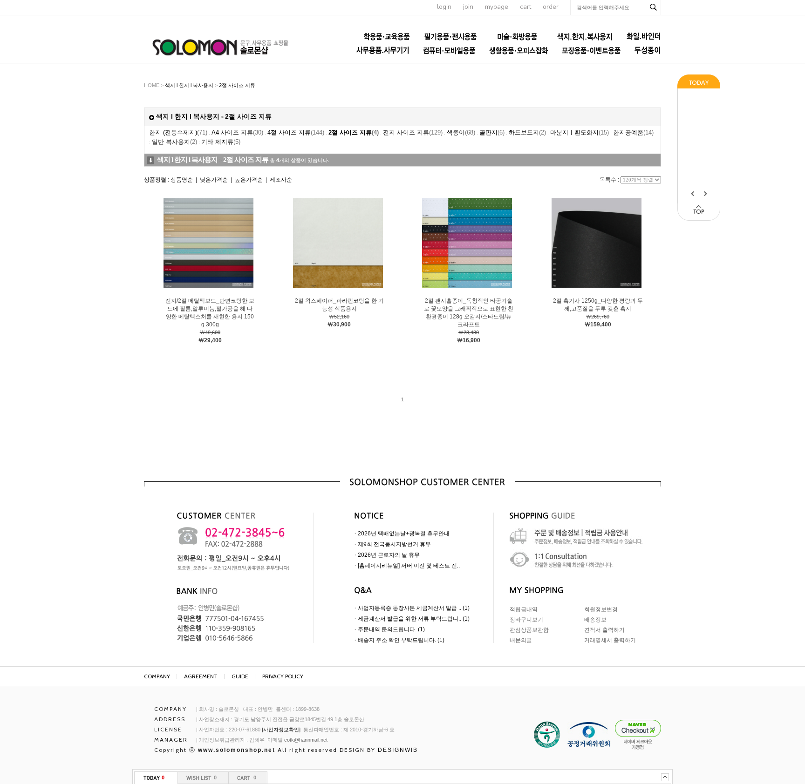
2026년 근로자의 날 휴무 (389, 555)
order (551, 6)
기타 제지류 (220, 141)
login (444, 6)
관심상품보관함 (529, 630)
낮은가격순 (214, 179)
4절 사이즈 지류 (295, 132)
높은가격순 (249, 179)
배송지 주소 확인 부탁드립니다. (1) (401, 640)
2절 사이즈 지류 (237, 85)
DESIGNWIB (398, 750)
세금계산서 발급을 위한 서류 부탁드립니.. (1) (414, 618)
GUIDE (240, 676)
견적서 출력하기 (604, 630)
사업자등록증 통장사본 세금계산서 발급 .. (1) (414, 608)
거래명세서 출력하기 (610, 640)
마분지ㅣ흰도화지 (579, 132)
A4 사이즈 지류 (237, 132)
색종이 (461, 132)
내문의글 (521, 640)
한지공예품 (633, 132)
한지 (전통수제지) (178, 132)
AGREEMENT (201, 676)
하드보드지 (527, 132)
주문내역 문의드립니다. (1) (391, 629)
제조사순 (281, 179)
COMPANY (157, 676)
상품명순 (182, 179)
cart (525, 6)
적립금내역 (524, 609)
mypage (496, 6)
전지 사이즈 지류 (413, 132)
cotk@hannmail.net (305, 740)
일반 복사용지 (174, 141)
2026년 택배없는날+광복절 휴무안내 (404, 533)
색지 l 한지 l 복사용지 (189, 85)
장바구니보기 (526, 619)
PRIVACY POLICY (282, 676)
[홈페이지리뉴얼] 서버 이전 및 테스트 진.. (409, 565)
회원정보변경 (601, 609)
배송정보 (595, 619)
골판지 (492, 132)
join (468, 6)
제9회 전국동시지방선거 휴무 (394, 544)
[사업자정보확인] (281, 729)
